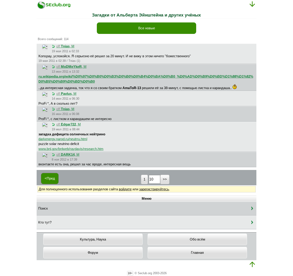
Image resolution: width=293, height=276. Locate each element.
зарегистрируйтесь (154, 189)
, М (65, 46)
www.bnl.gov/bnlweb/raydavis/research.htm (70, 149)
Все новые (146, 28)
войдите (125, 189)
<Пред (50, 178)
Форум (93, 252)
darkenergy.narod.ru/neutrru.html (62, 139)
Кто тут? (45, 222)
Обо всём (197, 239)
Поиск (43, 208)
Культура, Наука (93, 239)
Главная (197, 252)
